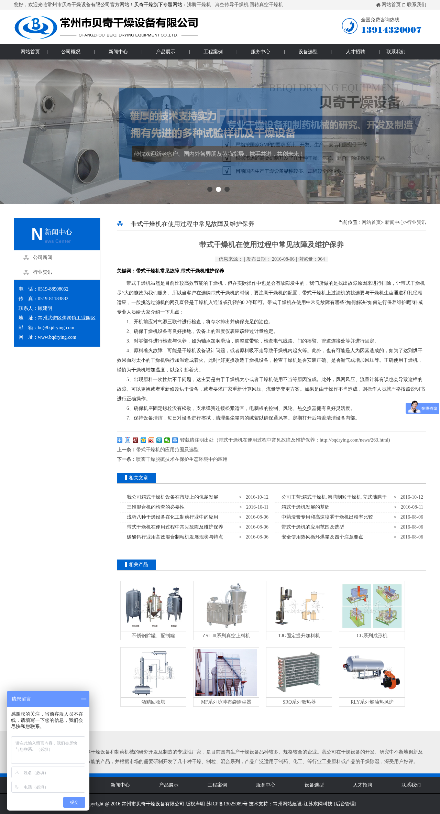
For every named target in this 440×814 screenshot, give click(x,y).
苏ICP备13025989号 (227, 803)
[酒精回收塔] (153, 695)
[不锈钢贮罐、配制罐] (153, 629)
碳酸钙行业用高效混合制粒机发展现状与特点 (173, 537)
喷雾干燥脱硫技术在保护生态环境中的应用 (182, 459)
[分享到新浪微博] (151, 440)
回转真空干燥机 (266, 4)
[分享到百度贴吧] (128, 440)
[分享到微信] (167, 440)
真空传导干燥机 (232, 4)
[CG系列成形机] (372, 629)
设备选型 (308, 51)
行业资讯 (42, 272)
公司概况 (70, 51)
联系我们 (416, 4)
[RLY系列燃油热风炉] (372, 695)
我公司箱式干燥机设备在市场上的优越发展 (171, 497)
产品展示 (165, 51)
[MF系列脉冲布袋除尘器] (226, 695)
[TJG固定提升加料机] (299, 629)
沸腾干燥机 (199, 4)
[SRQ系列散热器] (299, 695)
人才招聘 (355, 51)
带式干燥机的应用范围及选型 (167, 449)
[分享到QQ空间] (143, 440)
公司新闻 (42, 257)
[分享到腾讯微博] (159, 440)
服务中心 (260, 51)
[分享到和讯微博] (136, 440)
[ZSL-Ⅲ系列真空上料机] (226, 629)
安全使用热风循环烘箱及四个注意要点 (321, 537)
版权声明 (195, 803)
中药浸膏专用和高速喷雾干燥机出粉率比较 (326, 517)
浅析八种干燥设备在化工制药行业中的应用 (171, 517)
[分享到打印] (175, 440)
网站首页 (391, 4)
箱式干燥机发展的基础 (304, 507)
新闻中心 (118, 51)
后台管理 (345, 803)
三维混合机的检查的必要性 (154, 507)
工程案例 (213, 51)
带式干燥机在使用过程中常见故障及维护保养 (173, 527)
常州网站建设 (287, 803)
